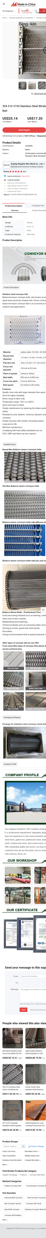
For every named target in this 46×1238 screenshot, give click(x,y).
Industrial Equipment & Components (21, 18)
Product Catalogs (37, 1146)
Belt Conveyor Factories (37, 1197)
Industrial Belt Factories (13, 1197)
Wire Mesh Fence (31, 1151)
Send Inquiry (24, 130)
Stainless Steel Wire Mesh (12, 1160)
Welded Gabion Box (32, 1156)
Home (4, 18)
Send (23, 1010)
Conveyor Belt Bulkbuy (12, 1215)
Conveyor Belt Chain (33, 1203)
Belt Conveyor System (12, 1203)
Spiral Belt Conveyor (12, 1209)
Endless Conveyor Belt (12, 1186)
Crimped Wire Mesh (32, 1160)
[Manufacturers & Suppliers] (23, 4)
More (4, 1220)
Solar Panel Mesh (9, 1156)
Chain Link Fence (8, 1151)
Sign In (6, 194)
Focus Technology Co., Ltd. (31, 1228)
